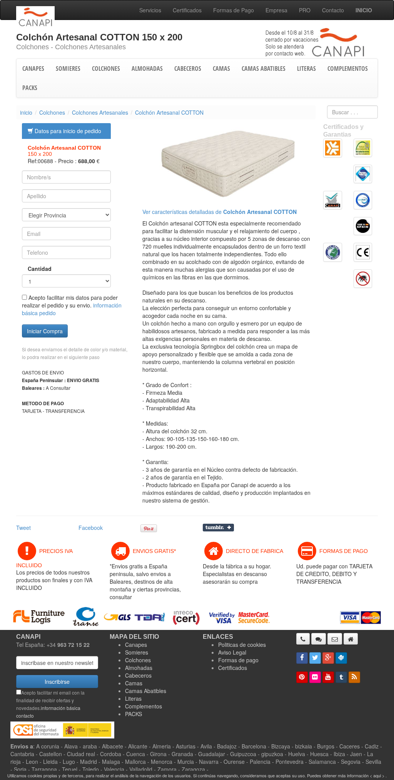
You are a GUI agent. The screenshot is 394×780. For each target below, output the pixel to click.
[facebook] (302, 658)
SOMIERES (68, 68)
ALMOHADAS (147, 68)
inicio (26, 112)
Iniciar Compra (45, 331)
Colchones (52, 112)
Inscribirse (57, 681)
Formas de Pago (233, 10)
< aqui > (377, 775)
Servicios (150, 10)
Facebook (90, 527)
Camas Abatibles (145, 691)
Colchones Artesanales (100, 112)
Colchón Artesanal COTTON (169, 112)
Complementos (143, 706)
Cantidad (32, 268)
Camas (133, 683)
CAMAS (221, 68)
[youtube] (328, 677)
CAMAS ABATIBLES (263, 68)
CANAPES (33, 68)
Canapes (136, 644)
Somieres (136, 652)
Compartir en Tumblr (218, 527)
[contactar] (334, 639)
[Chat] (318, 639)
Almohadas (138, 667)
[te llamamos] (303, 639)
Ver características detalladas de (219, 211)
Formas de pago (238, 660)
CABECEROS (187, 68)
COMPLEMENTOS (347, 68)
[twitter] (315, 658)
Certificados (187, 10)
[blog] (354, 677)
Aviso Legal (232, 652)
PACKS (29, 88)
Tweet (23, 527)
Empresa (276, 10)
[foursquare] (341, 658)
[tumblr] (341, 677)
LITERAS (306, 68)
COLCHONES (106, 68)
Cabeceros (138, 675)
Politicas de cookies (242, 644)
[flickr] (315, 677)
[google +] (328, 658)
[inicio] (351, 639)
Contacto (333, 10)
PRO (305, 10)
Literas (133, 698)
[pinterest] (302, 677)
